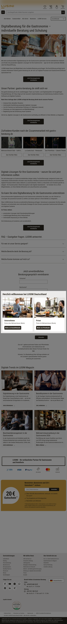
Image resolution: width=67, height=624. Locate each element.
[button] (18, 314)
